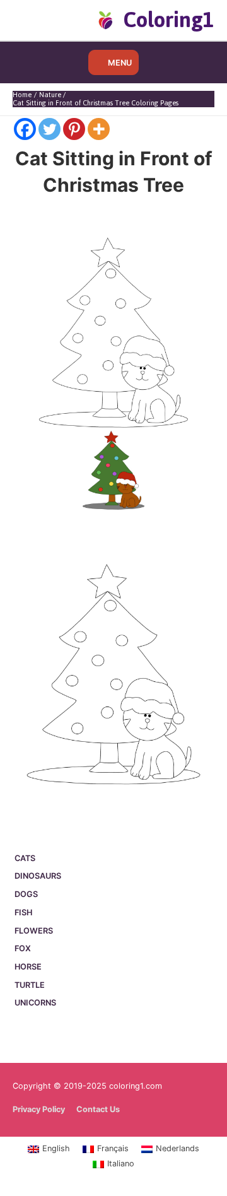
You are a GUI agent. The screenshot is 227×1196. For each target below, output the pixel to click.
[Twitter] (49, 129)
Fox (23, 948)
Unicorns (35, 1002)
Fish (23, 912)
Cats (25, 858)
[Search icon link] (33, 19)
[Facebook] (25, 129)
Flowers (34, 930)
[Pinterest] (74, 129)
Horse (28, 966)
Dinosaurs (38, 876)
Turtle (30, 985)
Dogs (26, 894)
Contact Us (98, 1109)
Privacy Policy (39, 1109)
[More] (99, 129)
